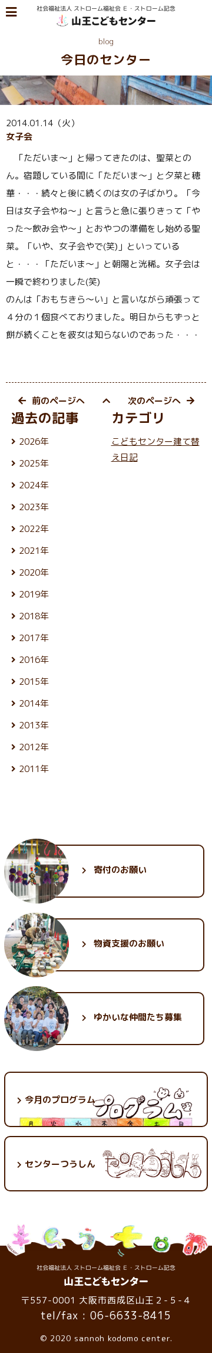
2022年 (34, 529)
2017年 (34, 638)
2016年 (34, 659)
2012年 (34, 747)
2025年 (34, 463)
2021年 (34, 550)
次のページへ (154, 401)
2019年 (34, 594)
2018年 (34, 616)
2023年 (34, 507)
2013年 (34, 725)
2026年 (34, 441)
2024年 (34, 485)
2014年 (34, 703)
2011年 (34, 769)
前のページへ (58, 401)
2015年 (34, 681)
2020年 (34, 572)
